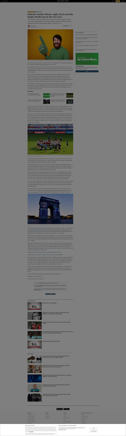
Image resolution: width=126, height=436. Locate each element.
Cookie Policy (31, 431)
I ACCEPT (93, 428)
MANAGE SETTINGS (93, 431)
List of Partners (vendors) (62, 429)
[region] (63, 430)
